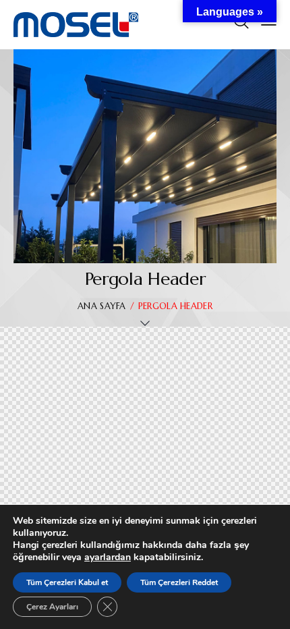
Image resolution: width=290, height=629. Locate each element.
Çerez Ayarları (52, 606)
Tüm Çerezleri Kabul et (67, 582)
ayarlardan (107, 557)
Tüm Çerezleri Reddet (179, 582)
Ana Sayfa (102, 306)
